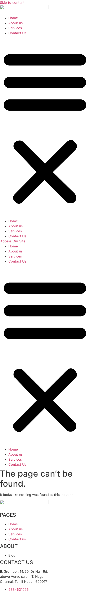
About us (15, 23)
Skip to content (12, 2)
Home (13, 18)
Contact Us (17, 33)
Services (15, 28)
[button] (45, 126)
